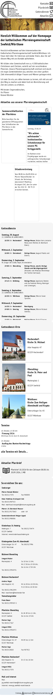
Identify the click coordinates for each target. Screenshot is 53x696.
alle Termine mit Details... (14, 451)
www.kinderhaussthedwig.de (19, 534)
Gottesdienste (43, 11)
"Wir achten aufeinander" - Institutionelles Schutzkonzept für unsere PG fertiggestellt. (36, 141)
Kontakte (45, 3)
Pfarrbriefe (44, 7)
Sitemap (18, 693)
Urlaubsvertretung (23, 169)
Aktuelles (45, 15)
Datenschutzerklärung (42, 693)
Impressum (28, 693)
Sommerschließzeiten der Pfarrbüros (12, 112)
